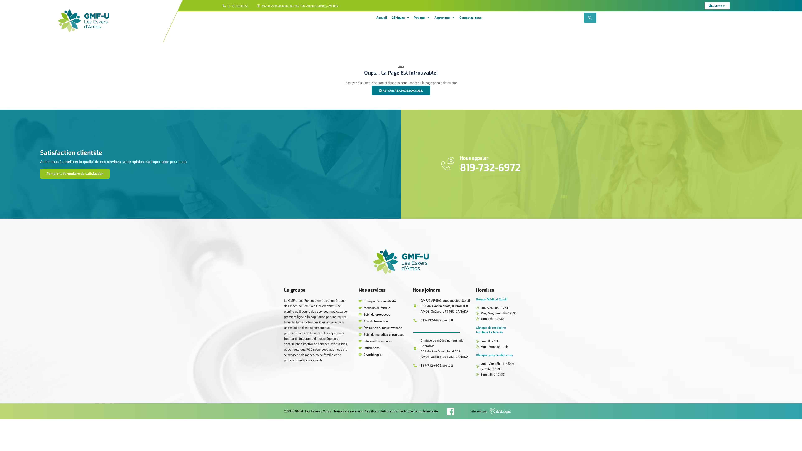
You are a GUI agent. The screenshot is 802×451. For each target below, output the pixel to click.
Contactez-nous (470, 18)
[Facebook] (450, 411)
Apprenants (442, 18)
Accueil (381, 18)
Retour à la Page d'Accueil (402, 90)
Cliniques (398, 18)
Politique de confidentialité (419, 411)
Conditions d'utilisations (381, 411)
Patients (419, 18)
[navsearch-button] (590, 18)
